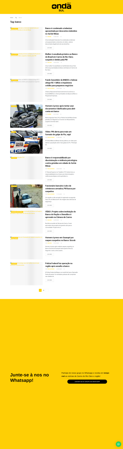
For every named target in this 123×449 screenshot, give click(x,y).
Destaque (14, 28)
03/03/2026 (56, 62)
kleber (49, 114)
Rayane (49, 36)
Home (11, 17)
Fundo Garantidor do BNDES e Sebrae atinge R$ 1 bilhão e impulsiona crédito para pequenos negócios (61, 83)
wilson (50, 62)
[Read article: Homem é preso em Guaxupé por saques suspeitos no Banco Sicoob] (26, 247)
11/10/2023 (59, 194)
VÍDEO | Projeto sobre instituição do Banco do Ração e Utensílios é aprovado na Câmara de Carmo (60, 214)
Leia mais (50, 47)
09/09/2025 (59, 88)
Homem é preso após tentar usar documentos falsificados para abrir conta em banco (60, 109)
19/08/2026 (56, 36)
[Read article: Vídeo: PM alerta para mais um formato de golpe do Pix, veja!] (26, 142)
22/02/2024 (59, 168)
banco (20, 17)
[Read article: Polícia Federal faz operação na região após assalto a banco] (26, 273)
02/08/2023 (56, 220)
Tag (16, 17)
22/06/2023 (59, 269)
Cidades (14, 106)
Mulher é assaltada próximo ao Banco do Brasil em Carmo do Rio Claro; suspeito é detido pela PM (61, 57)
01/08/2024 (59, 137)
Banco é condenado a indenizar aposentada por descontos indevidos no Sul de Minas (61, 31)
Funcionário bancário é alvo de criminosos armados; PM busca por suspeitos (60, 189)
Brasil (13, 132)
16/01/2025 (55, 114)
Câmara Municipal (17, 212)
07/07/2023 (56, 243)
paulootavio (51, 88)
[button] (109, 7)
